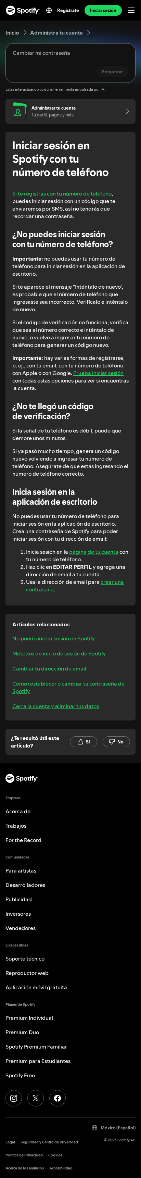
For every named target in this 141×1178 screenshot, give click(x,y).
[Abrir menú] (131, 10)
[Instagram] (13, 1098)
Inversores (18, 913)
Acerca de (17, 811)
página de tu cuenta (93, 551)
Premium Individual (29, 1018)
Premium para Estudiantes (37, 1061)
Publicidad (18, 899)
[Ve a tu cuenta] (125, 111)
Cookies (55, 1155)
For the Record (23, 840)
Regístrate (68, 10)
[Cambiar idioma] (49, 10)
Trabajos (15, 825)
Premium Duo (22, 1032)
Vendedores (20, 928)
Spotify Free (20, 1075)
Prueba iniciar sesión (98, 373)
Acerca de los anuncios (24, 1168)
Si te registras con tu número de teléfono (62, 193)
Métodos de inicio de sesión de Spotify (59, 653)
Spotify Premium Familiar (36, 1046)
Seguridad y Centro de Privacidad (49, 1142)
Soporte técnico (24, 958)
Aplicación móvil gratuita (36, 987)
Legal (10, 1142)
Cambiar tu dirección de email (49, 668)
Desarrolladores (25, 885)
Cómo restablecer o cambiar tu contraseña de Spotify (68, 687)
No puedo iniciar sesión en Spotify (53, 638)
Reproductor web (27, 973)
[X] (35, 1098)
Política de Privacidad (24, 1155)
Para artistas (20, 870)
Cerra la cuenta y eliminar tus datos (55, 706)
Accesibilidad (61, 1168)
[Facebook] (57, 1098)
